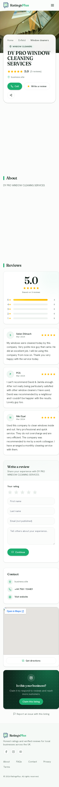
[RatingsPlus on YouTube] (21, 752)
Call (17, 86)
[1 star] (10, 492)
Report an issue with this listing (33, 713)
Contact (32, 761)
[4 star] (28, 492)
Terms (6, 766)
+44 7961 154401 (24, 589)
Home (10, 40)
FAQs (19, 761)
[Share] (11, 95)
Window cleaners (39, 40)
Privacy (47, 761)
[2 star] (16, 492)
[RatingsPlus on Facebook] (6, 752)
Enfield (22, 40)
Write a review (39, 86)
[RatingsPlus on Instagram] (13, 752)
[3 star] (22, 492)
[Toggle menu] (52, 5)
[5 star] (35, 492)
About (6, 761)
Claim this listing (31, 701)
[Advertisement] (29, 138)
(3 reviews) (35, 71)
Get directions (33, 660)
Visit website (21, 596)
